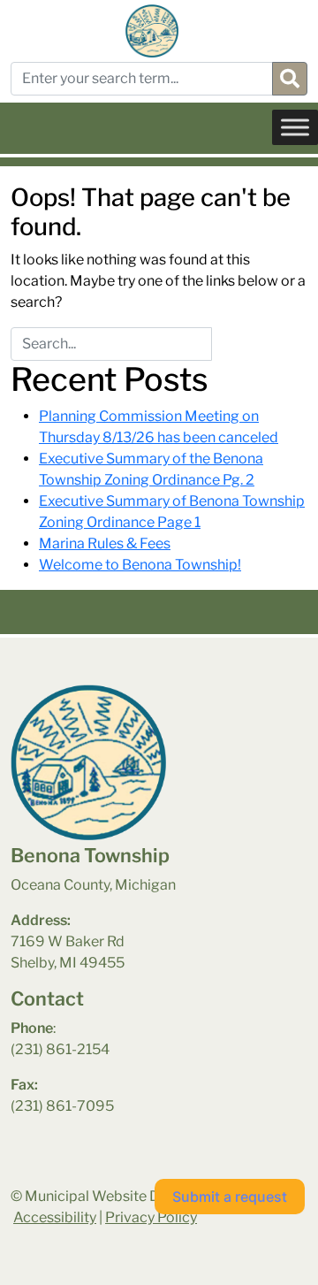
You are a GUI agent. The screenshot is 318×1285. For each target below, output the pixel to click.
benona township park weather (98, 1177)
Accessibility (54, 1217)
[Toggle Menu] (295, 127)
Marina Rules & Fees (104, 543)
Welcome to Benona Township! (140, 564)
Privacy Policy (151, 1217)
